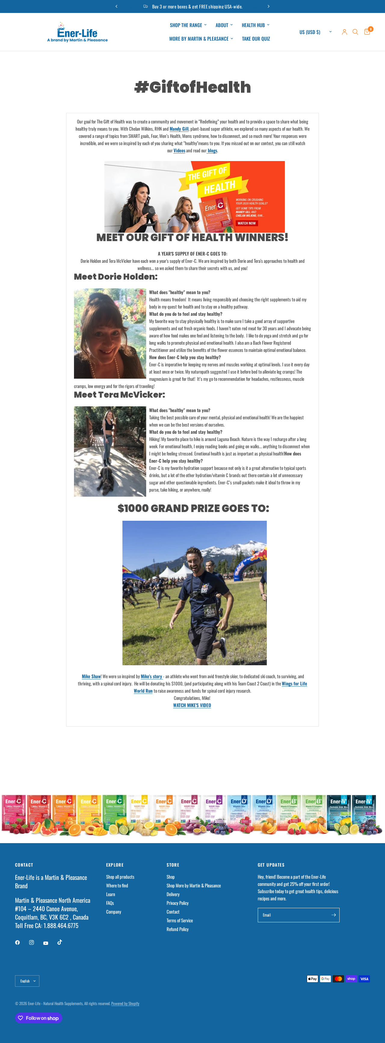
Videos (179, 150)
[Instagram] (35, 942)
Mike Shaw (91, 676)
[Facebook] (21, 942)
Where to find (117, 885)
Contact (173, 911)
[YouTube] (50, 943)
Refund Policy (178, 929)
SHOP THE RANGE (186, 25)
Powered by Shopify (125, 1003)
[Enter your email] (334, 915)
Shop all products (120, 876)
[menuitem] (188, 25)
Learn (110, 894)
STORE (173, 865)
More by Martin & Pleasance (199, 38)
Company (113, 911)
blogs (212, 150)
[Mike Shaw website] (192, 524)
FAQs (110, 902)
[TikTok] (64, 942)
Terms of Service (180, 920)
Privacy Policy (178, 902)
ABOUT (222, 25)
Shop (171, 876)
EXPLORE (115, 865)
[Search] (355, 32)
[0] (365, 32)
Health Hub (253, 25)
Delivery (173, 894)
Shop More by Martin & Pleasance (194, 885)
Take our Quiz (256, 38)
